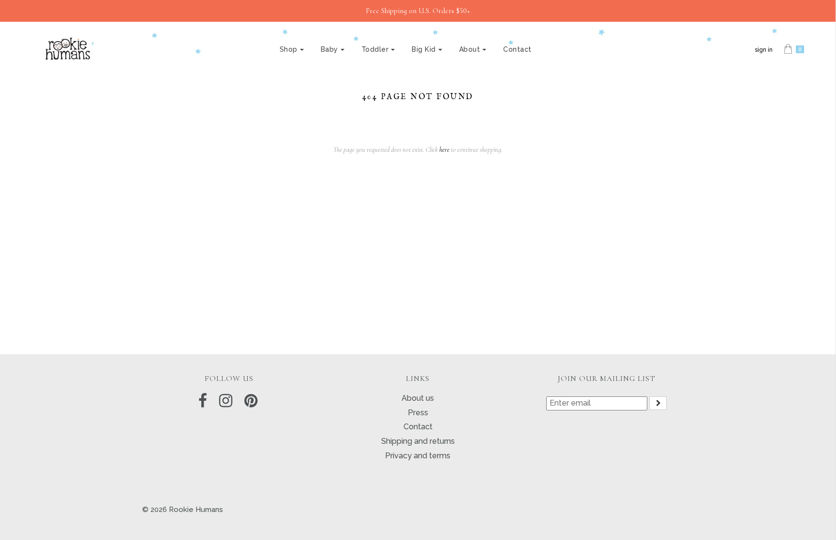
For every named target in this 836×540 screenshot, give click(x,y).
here (444, 150)
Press (418, 412)
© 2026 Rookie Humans (182, 509)
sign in (764, 49)
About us (418, 398)
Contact (517, 49)
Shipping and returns (418, 441)
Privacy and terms (417, 455)
